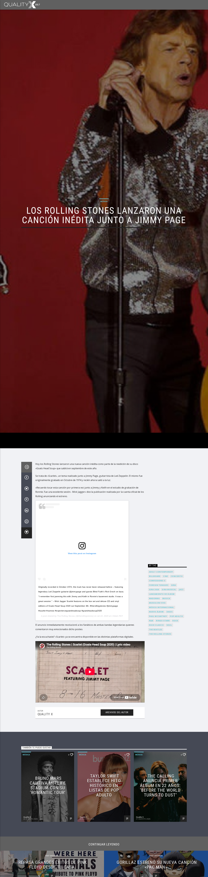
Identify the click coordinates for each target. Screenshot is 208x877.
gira (173, 632)
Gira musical (169, 636)
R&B (151, 667)
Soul (169, 672)
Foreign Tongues (158, 632)
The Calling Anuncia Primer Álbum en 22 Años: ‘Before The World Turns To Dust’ (160, 832)
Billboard (154, 623)
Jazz (181, 636)
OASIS (169, 659)
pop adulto (176, 663)
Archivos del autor (117, 759)
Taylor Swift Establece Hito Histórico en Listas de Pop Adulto (104, 832)
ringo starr (163, 667)
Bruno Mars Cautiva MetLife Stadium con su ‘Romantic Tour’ (48, 832)
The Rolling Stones (66, 663)
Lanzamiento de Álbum (162, 641)
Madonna (154, 645)
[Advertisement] (167, 558)
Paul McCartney (158, 663)
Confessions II (157, 627)
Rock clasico (156, 672)
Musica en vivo (157, 650)
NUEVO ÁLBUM (156, 659)
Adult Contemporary (161, 618)
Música (104, 223)
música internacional (161, 654)
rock (175, 667)
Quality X (45, 761)
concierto (177, 623)
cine (165, 623)
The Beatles (155, 676)
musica (166, 645)
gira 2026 (154, 636)
